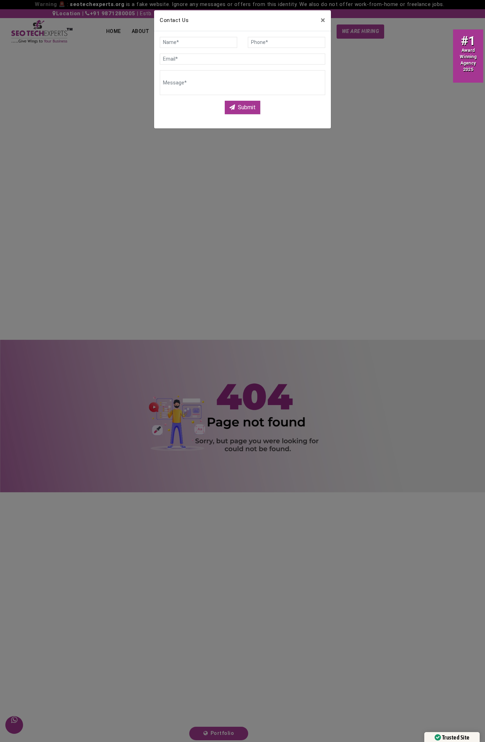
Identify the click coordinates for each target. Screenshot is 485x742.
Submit (247, 107)
